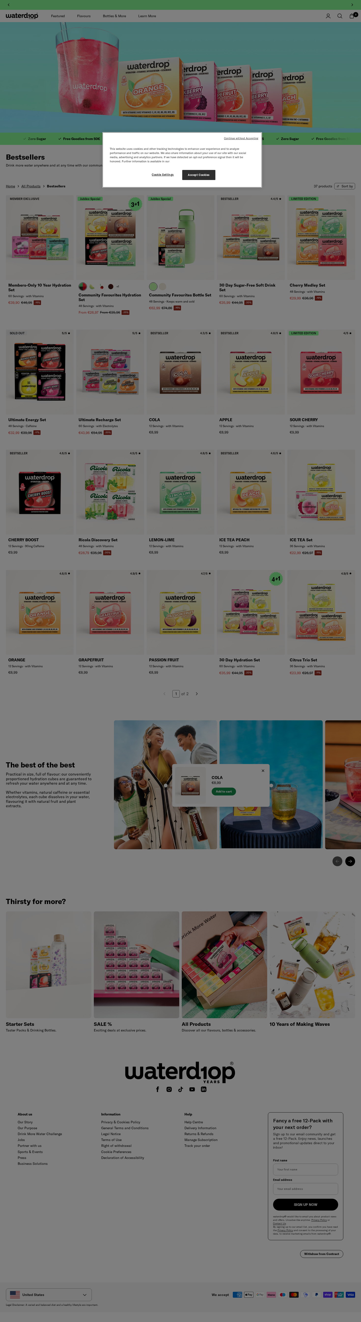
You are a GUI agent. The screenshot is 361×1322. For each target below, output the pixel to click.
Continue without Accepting (241, 138)
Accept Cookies (199, 175)
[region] (182, 160)
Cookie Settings (163, 174)
